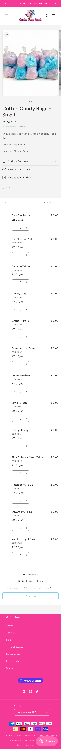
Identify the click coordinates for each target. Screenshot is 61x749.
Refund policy (13, 653)
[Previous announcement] (5, 3)
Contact (10, 668)
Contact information (25, 745)
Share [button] (8, 187)
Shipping (5, 126)
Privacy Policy (13, 660)
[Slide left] (23, 102)
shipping (29, 587)
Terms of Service (14, 646)
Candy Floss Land (18, 735)
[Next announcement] (55, 3)
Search (9, 625)
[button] (6, 15)
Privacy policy (15, 740)
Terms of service (31, 740)
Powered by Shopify (34, 735)
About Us (10, 632)
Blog (8, 639)
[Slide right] (37, 102)
